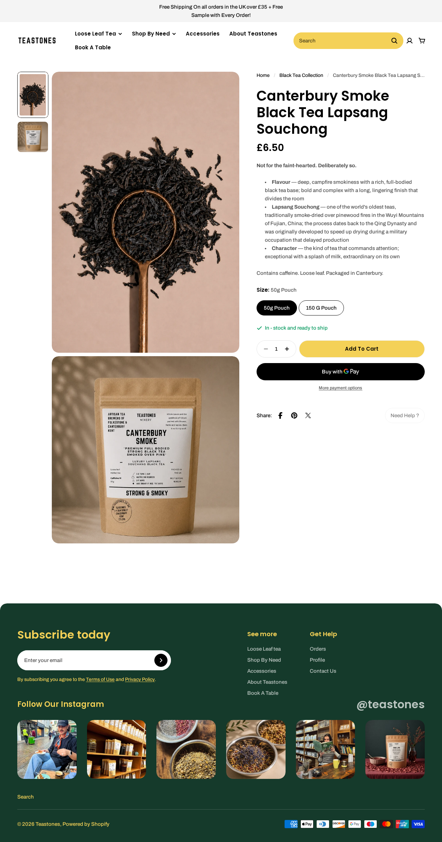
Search (25, 797)
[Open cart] (422, 40)
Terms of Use (100, 679)
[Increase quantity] (289, 349)
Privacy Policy (140, 679)
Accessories (203, 33)
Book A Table (93, 47)
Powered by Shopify (86, 824)
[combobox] (348, 40)
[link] (405, 415)
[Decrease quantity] (264, 349)
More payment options (340, 387)
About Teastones (253, 33)
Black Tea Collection (301, 75)
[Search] (394, 40)
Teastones (48, 824)
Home (263, 75)
